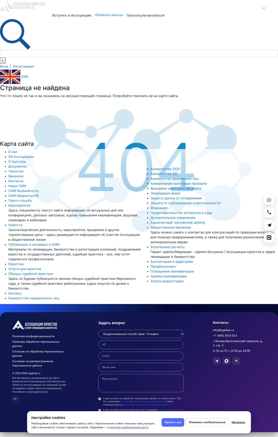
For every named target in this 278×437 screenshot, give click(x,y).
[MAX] (269, 237)
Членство (16, 171)
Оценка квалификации (169, 276)
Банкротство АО (164, 174)
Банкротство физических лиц (175, 179)
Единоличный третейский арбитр (178, 222)
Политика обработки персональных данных (36, 344)
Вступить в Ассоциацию (72, 15)
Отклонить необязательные (207, 422)
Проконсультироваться (145, 15)
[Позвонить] (269, 212)
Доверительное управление (173, 218)
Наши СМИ (17, 186)
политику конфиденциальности (148, 401)
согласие (125, 401)
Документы (17, 166)
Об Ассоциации (21, 157)
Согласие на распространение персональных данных (32, 363)
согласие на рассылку (169, 410)
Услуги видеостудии (167, 281)
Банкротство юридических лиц (33, 298)
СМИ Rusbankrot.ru (23, 191)
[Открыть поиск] (15, 34)
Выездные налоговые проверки (176, 188)
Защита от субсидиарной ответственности (186, 203)
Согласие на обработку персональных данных (37, 353)
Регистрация (23, 66)
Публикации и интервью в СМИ (33, 244)
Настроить (238, 422)
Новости (15, 225)
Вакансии (16, 176)
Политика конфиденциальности (33, 336)
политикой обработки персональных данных (147, 404)
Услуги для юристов (24, 269)
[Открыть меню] (274, 8)
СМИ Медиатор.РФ (23, 196)
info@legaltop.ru (223, 330)
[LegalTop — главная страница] (40, 324)
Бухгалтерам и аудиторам (172, 261)
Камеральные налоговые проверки (179, 183)
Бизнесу (15, 293)
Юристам (16, 264)
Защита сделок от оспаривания (176, 198)
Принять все (173, 422)
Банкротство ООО (165, 169)
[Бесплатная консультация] (269, 199)
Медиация (159, 208)
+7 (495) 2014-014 (225, 335)
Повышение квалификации (172, 271)
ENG (24, 76)
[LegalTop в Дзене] (264, 8)
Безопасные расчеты (168, 247)
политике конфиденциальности (129, 427)
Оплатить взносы (109, 15)
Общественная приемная (171, 227)
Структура (17, 161)
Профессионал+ (164, 266)
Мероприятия (19, 205)
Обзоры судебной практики (30, 274)
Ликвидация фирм (165, 193)
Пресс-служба (20, 200)
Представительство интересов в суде (181, 213)
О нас (12, 152)
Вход (4, 66)
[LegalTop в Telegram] (242, 8)
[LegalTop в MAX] (253, 8)
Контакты (16, 181)
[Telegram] (269, 225)
